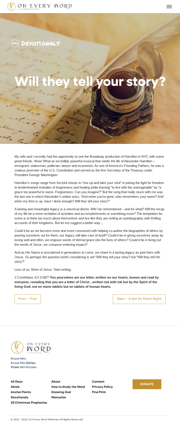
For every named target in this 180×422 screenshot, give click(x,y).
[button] (169, 6)
